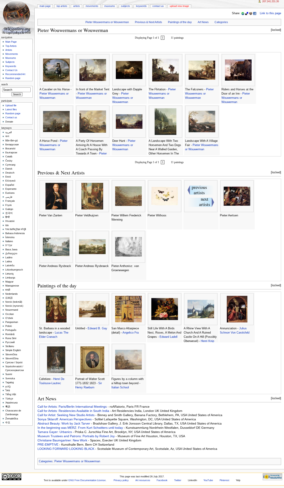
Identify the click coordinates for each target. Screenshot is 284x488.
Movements (92, 6)
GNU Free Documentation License (87, 480)
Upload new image (179, 6)
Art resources (142, 480)
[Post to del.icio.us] (246, 13)
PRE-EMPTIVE (48, 444)
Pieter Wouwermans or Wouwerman (107, 22)
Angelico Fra (130, 332)
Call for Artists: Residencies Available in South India (73, 411)
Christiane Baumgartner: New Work (62, 440)
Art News (203, 22)
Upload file (10, 105)
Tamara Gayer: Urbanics (55, 432)
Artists (76, 6)
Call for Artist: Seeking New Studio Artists (66, 415)
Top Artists (62, 6)
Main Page (45, 6)
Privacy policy (121, 480)
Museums (109, 6)
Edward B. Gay (97, 328)
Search (4, 84)
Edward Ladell (169, 336)
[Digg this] (250, 13)
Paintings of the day (180, 22)
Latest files (11, 109)
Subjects (125, 6)
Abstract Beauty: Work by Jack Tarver (64, 423)
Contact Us (158, 6)
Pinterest (224, 480)
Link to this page (270, 13)
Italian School (120, 387)
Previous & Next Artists (148, 22)
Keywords (141, 6)
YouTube (208, 480)
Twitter (177, 480)
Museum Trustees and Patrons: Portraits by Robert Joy (76, 436)
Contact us (11, 117)
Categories (221, 22)
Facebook (162, 480)
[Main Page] (17, 17)
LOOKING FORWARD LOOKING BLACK (66, 448)
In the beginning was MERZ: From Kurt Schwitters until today (80, 427)
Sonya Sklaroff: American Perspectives (65, 419)
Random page (12, 78)
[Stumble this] (242, 13)
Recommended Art (15, 74)
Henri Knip (207, 341)
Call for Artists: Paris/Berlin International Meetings (72, 406)
